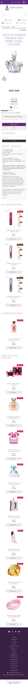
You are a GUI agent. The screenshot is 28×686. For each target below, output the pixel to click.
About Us (14, 650)
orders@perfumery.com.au (15, 672)
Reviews (13, 146)
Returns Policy (14, 659)
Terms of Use (14, 661)
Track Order (14, 641)
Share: (20, 30)
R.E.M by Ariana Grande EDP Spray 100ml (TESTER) (14, 28)
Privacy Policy (14, 663)
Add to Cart (14, 124)
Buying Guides (14, 655)
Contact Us (14, 652)
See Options (12, 239)
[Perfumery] (14, 7)
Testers (13, 26)
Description (5, 146)
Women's (8, 26)
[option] (14, 62)
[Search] (25, 14)
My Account (17, 2)
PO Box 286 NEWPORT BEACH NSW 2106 (15, 674)
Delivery (14, 643)
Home (2, 26)
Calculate (14, 140)
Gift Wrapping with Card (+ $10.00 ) (13, 116)
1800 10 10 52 (15, 670)
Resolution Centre (14, 646)
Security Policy (14, 666)
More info (10, 110)
